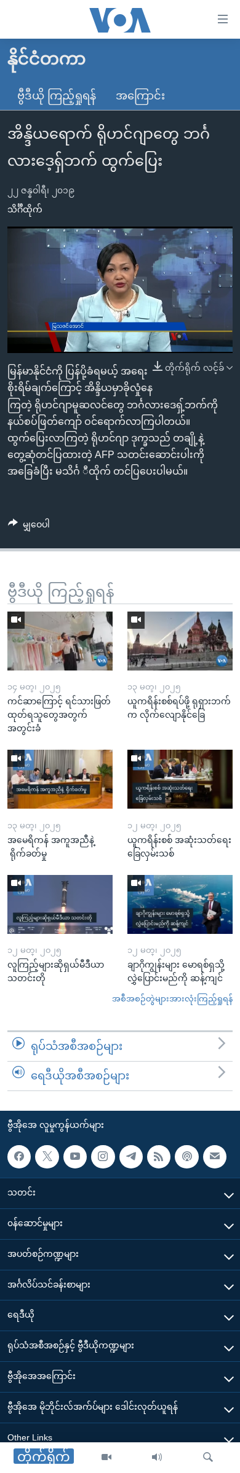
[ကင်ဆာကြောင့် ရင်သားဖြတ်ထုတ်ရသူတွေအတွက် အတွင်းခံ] (60, 641)
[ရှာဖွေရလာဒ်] (208, 1457)
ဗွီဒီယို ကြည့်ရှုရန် (56, 96)
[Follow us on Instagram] (102, 1156)
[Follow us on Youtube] (75, 1156)
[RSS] (158, 1156)
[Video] (106, 1457)
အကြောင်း (140, 96)
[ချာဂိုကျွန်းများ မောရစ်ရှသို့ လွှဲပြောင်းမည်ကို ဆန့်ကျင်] (180, 904)
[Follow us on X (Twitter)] (46, 1156)
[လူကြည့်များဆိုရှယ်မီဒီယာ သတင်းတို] (60, 904)
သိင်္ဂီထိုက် (24, 209)
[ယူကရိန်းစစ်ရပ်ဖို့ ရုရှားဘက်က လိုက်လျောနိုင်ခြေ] (180, 641)
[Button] (29, 527)
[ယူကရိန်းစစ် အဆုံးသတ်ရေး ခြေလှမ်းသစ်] (180, 779)
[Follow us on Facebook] (19, 1156)
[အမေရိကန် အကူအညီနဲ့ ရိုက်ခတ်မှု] (60, 779)
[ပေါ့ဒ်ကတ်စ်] (186, 1156)
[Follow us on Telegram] (131, 1156)
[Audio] (156, 1457)
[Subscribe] (214, 1156)
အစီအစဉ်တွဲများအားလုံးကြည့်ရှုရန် (172, 998)
